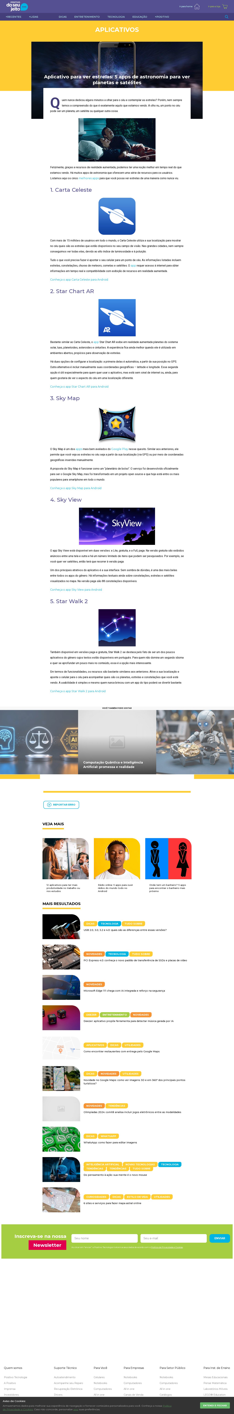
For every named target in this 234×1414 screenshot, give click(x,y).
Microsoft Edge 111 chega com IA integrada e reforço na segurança (124, 990)
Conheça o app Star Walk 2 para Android (78, 691)
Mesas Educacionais (215, 1377)
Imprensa (9, 1389)
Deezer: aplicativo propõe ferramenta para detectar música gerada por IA (129, 1021)
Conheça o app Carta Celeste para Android (79, 279)
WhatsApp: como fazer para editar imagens (110, 1142)
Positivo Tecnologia (15, 1377)
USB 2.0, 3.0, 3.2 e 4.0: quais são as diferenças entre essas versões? (125, 930)
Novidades (94, 954)
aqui (75, 1409)
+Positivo (162, 16)
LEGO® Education (215, 1394)
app (133, 265)
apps (79, 449)
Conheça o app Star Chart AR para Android (79, 386)
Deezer (91, 1014)
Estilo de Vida (137, 1196)
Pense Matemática (215, 1383)
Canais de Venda (133, 1394)
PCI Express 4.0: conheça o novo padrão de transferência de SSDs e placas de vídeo (135, 960)
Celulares (99, 1377)
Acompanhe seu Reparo (68, 1383)
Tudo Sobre (133, 923)
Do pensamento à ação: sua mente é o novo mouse (115, 1174)
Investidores (11, 1394)
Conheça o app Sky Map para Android (76, 488)
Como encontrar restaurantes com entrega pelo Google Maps (122, 1051)
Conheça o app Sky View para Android (76, 589)
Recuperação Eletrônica (68, 1389)
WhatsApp (108, 1136)
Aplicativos (117, 29)
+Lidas (33, 16)
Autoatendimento (65, 1377)
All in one (99, 1394)
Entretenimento (115, 1014)
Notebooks (100, 1383)
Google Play (119, 449)
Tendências (116, 1105)
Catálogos (166, 1394)
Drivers (58, 1394)
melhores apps (89, 178)
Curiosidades (96, 1196)
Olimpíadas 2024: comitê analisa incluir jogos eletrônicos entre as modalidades (132, 1112)
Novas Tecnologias (140, 1164)
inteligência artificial (102, 1164)
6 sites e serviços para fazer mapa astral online (112, 1203)
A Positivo (10, 1383)
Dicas (90, 923)
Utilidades (133, 1045)
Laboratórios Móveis (215, 1389)
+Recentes (13, 16)
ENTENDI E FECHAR (215, 1405)
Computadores (103, 1389)
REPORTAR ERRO (64, 804)
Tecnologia (109, 923)
